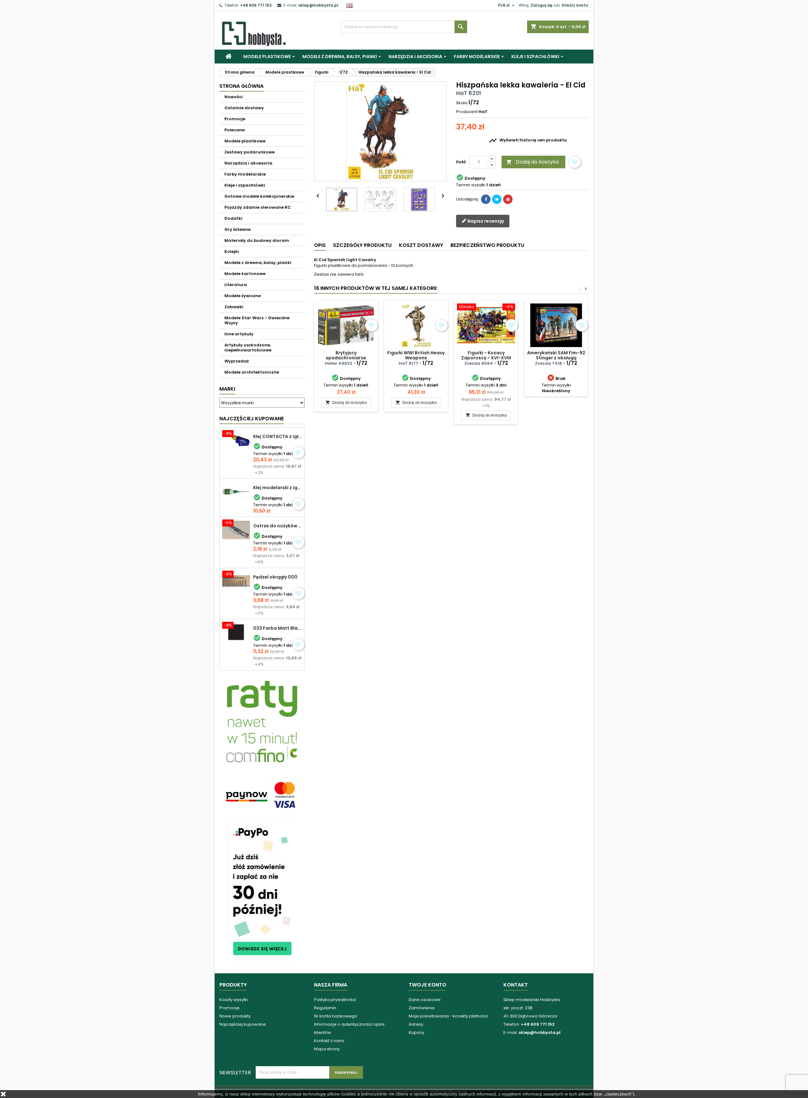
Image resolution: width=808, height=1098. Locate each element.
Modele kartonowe (244, 274)
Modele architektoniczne (251, 372)
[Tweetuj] (497, 199)
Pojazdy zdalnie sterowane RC (257, 207)
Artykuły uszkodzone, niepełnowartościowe (247, 347)
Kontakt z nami (329, 1041)
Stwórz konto (574, 5)
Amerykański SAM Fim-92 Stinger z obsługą (556, 355)
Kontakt (515, 984)
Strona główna (241, 86)
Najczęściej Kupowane (251, 418)
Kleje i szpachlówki (535, 56)
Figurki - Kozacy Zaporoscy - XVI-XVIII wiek (486, 358)
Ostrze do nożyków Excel (277, 525)
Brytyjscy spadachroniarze (346, 355)
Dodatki (233, 218)
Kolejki (231, 252)
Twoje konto (427, 984)
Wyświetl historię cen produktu (528, 140)
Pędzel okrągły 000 (275, 576)
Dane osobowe (425, 1000)
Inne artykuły (238, 334)
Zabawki (233, 307)
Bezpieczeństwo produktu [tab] (487, 245)
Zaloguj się (541, 5)
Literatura (235, 285)
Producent (467, 112)
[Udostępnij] (485, 199)
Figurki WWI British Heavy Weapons (416, 355)
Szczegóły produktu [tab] (362, 245)
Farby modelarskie (477, 56)
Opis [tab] (320, 245)
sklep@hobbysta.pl (318, 5)
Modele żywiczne (242, 296)
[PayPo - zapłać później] (262, 891)
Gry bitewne (237, 229)
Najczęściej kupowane (242, 1024)
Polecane (234, 130)
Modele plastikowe (267, 56)
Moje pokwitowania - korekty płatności (448, 1016)
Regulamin (325, 1008)
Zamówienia (422, 1008)
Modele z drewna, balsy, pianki (339, 56)
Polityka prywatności (335, 1000)
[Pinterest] (508, 199)
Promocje (234, 119)
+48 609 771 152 (255, 5)
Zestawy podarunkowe (249, 152)
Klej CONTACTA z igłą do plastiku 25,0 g (277, 436)
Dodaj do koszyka (532, 161)
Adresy (416, 1024)
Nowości (233, 97)
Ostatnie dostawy (244, 108)
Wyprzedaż (236, 361)
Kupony (416, 1032)
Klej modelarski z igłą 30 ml (277, 487)
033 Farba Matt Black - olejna (277, 628)
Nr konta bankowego (335, 1016)
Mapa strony (327, 1049)
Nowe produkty (235, 1016)
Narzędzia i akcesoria (415, 56)
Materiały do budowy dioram (256, 240)
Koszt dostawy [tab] (421, 245)
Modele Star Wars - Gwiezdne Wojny (256, 320)
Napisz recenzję (485, 221)
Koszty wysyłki (233, 1000)
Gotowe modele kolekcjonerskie (259, 196)
